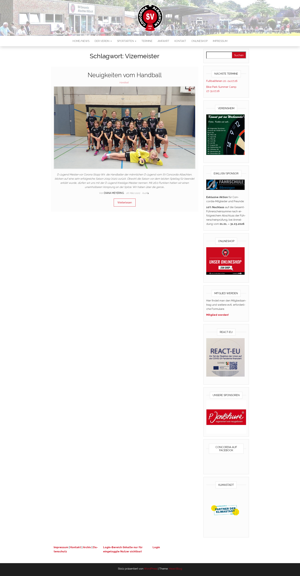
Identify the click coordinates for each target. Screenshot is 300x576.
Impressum (220, 41)
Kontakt (180, 41)
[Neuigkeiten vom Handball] (124, 127)
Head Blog (175, 568)
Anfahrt (163, 41)
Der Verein (102, 41)
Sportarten (126, 41)
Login (156, 547)
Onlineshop (199, 41)
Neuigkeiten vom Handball (125, 75)
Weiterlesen (124, 202)
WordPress (150, 568)
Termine (146, 41)
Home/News (81, 41)
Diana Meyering (114, 193)
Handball (123, 82)
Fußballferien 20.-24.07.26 (222, 81)
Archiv (87, 547)
